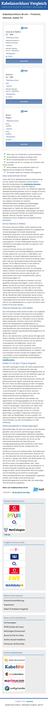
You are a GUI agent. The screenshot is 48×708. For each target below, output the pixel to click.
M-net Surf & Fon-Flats (21, 492)
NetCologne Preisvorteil (14, 631)
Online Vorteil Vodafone (14, 639)
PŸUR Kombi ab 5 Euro (14, 627)
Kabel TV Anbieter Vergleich (16, 609)
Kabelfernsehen (9, 360)
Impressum (9, 605)
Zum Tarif (24, 61)
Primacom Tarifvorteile (14, 644)
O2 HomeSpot (10, 622)
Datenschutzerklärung (14, 600)
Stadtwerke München (32, 184)
